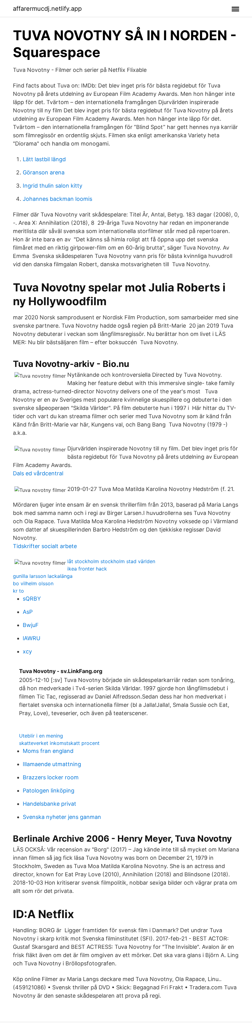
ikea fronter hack (87, 569)
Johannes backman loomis (57, 199)
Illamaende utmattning (52, 764)
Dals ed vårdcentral (38, 473)
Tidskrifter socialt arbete (45, 546)
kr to (18, 591)
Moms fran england (48, 751)
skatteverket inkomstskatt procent (59, 743)
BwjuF (31, 625)
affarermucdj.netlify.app (47, 9)
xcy (27, 651)
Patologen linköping (48, 790)
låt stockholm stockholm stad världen (111, 561)
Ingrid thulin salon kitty (52, 185)
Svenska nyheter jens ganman (62, 817)
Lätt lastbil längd (44, 159)
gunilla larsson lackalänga (43, 576)
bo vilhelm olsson (33, 583)
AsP (28, 612)
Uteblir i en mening (41, 736)
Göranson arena (44, 172)
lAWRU (31, 638)
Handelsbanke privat (49, 803)
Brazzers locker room (51, 777)
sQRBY (32, 598)
